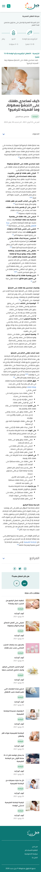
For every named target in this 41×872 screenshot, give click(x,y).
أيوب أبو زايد (19, 613)
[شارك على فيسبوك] (14, 568)
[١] (19, 157)
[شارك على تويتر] (20, 568)
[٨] (18, 529)
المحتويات (35, 133)
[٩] (18, 544)
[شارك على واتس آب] (25, 568)
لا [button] (16, 583)
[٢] (31, 197)
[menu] (3, 6)
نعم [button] (24, 583)
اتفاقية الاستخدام (31, 850)
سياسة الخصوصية (31, 854)
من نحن (35, 846)
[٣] (17, 213)
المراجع (34, 558)
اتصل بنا (35, 857)
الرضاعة (35, 116)
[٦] (27, 374)
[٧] (26, 374)
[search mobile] (8, 6)
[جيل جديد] (32, 6)
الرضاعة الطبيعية (30, 542)
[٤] (15, 272)
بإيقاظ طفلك (31, 387)
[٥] (19, 299)
